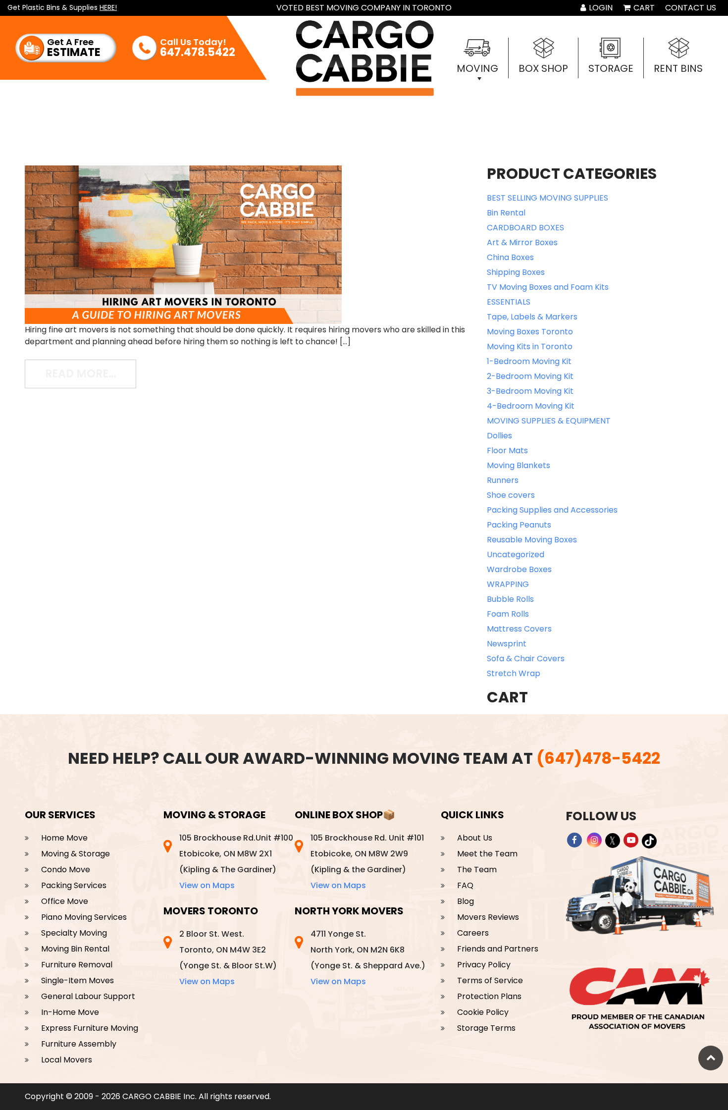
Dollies (499, 435)
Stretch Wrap (513, 673)
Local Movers (66, 1059)
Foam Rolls (508, 614)
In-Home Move (70, 1012)
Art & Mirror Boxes (522, 242)
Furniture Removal (76, 964)
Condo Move (65, 869)
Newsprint (506, 643)
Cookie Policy (483, 1012)
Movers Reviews (488, 917)
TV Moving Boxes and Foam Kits (548, 287)
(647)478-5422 (598, 758)
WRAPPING (508, 584)
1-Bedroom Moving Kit (529, 361)
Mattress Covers (519, 628)
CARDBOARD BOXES (525, 227)
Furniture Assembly (78, 1044)
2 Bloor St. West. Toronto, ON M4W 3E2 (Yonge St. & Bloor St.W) (228, 957)
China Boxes (510, 257)
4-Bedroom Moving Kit (530, 406)
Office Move (64, 901)
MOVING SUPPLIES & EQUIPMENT (549, 420)
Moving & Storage (75, 853)
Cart (643, 7)
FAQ (465, 885)
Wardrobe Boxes (519, 569)
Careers (473, 933)
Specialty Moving (74, 933)
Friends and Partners (497, 948)
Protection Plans (489, 996)
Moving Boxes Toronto (530, 331)
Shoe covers (511, 495)
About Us (474, 838)
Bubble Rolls (510, 599)
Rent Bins (678, 68)
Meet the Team (487, 853)
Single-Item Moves (77, 980)
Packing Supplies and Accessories (552, 510)
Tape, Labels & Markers (532, 316)
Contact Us (690, 7)
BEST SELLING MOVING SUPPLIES (547, 198)
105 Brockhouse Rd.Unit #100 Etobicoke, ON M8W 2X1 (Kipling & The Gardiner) (236, 861)
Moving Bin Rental (75, 948)
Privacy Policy (484, 964)
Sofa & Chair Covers (526, 658)
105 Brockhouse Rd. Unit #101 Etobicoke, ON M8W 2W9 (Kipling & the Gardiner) (367, 861)
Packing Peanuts (519, 524)
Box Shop (543, 68)
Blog (465, 901)
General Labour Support (88, 996)
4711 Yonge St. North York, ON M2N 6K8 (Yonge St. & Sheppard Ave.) (368, 957)
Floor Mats (507, 450)
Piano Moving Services (84, 917)
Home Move (64, 838)
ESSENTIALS (508, 302)
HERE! (108, 7)
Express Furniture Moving (89, 1028)
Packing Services (73, 885)
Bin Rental (506, 212)
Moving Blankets (518, 465)
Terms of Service (490, 980)
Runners (503, 480)
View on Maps (207, 885)
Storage (610, 68)
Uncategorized (515, 554)
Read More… (90, 373)
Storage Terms (486, 1028)
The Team (477, 869)
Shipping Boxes (516, 272)
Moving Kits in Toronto (529, 346)
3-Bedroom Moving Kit (530, 391)
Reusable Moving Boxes (532, 539)
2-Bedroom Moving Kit (530, 376)
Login (600, 7)
